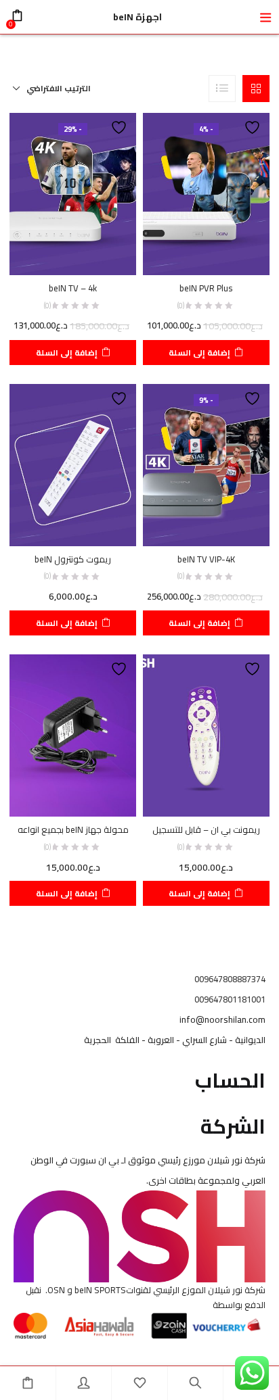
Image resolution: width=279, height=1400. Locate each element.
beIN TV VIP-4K (206, 559)
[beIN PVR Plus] (206, 193)
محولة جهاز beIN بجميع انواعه (73, 829)
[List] (222, 88)
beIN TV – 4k (73, 288)
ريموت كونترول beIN (73, 559)
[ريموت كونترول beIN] (72, 464)
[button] (52, 88)
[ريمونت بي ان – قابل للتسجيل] (206, 735)
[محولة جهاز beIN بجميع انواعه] (72, 735)
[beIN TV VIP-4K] (206, 464)
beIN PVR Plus (205, 288)
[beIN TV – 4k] (72, 193)
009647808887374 (229, 979)
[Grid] (256, 88)
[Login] (84, 1383)
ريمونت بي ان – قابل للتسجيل (206, 829)
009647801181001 (229, 999)
